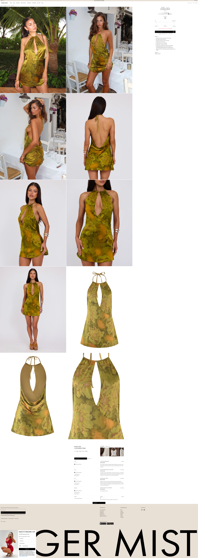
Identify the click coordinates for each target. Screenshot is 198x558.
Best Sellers (23, 2)
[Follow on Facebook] (144, 509)
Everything (5, 5)
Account (195, 0)
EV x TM (38, 2)
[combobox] (20, 546)
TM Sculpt (34, 2)
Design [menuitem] (77, 451)
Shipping (121, 513)
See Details (170, 28)
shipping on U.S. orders (162, 33)
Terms (26, 556)
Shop (14, 2)
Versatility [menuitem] (86, 451)
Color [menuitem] (83, 451)
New (11, 2)
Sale (42, 2)
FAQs (121, 509)
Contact (121, 511)
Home (1, 5)
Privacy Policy (12, 515)
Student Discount (102, 514)
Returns (121, 514)
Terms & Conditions (11, 518)
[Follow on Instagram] (141, 509)
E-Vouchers (122, 517)
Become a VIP (102, 513)
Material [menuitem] (80, 451)
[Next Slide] (123, 452)
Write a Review (78, 459)
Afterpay (121, 516)
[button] (165, 7)
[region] (112, 452)
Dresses (17, 2)
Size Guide (122, 512)
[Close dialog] (34, 531)
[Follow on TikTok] (143, 509)
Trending (29, 2)
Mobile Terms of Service (103, 516)
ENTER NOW (27, 549)
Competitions (102, 512)
